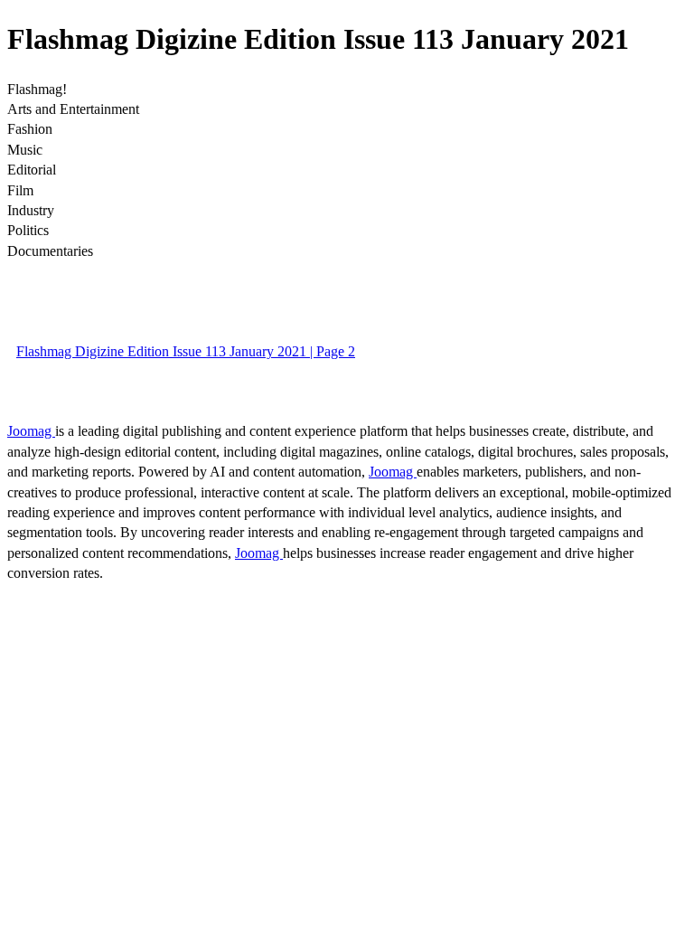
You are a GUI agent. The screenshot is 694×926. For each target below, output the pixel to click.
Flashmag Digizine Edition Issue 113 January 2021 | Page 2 (185, 351)
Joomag (31, 431)
